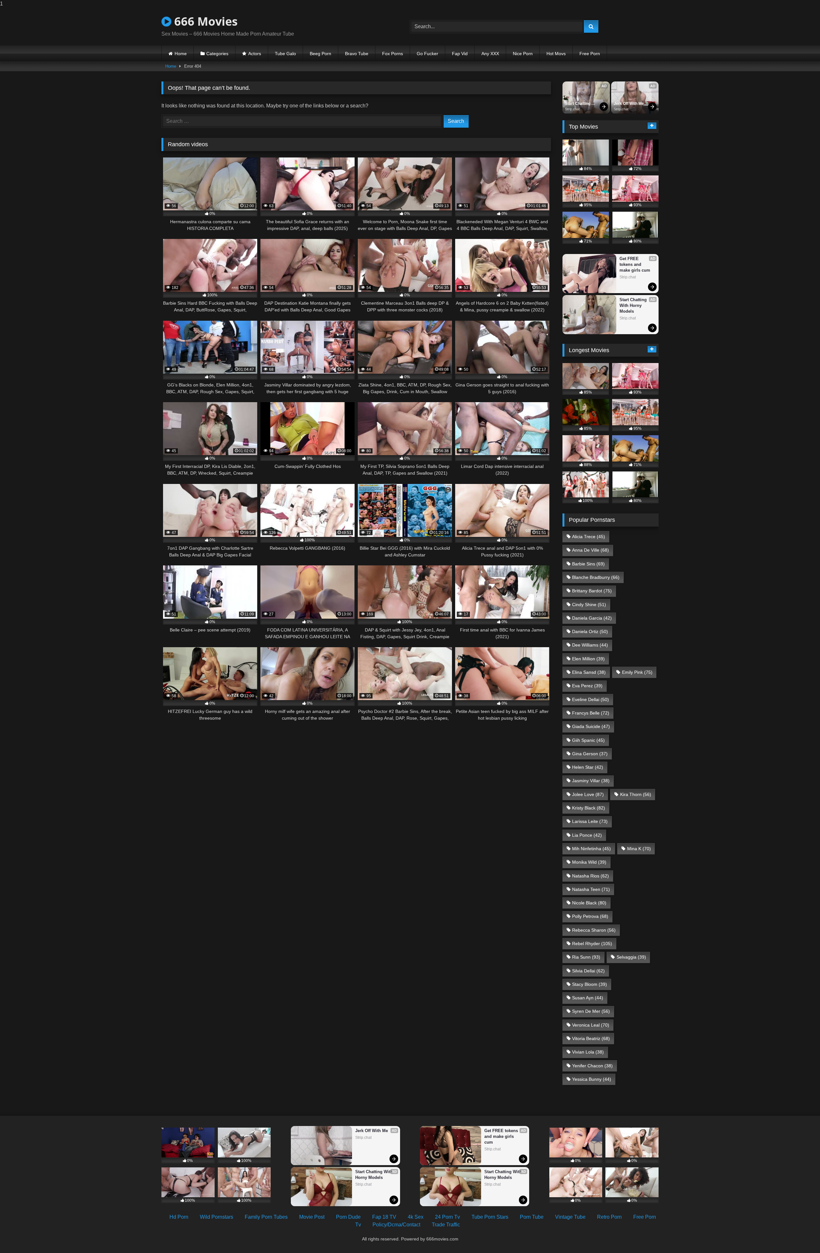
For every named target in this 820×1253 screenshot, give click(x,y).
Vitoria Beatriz (591, 1038)
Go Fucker (427, 53)
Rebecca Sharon (594, 930)
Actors (254, 53)
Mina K (639, 848)
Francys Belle (590, 712)
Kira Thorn (635, 794)
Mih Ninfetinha (591, 848)
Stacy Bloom (589, 984)
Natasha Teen (591, 889)
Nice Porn (523, 53)
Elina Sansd (589, 672)
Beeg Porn (320, 53)
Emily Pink (637, 672)
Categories (217, 53)
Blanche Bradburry (595, 577)
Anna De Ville (590, 550)
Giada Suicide (591, 726)
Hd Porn (178, 1217)
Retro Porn (609, 1217)
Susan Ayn (587, 997)
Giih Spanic (588, 740)
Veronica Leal (590, 1025)
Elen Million (588, 658)
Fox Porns (392, 53)
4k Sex (415, 1217)
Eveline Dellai (590, 699)
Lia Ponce (587, 835)
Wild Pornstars (216, 1217)
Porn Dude (348, 1217)
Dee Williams (590, 645)
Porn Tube (532, 1217)
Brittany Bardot (592, 590)
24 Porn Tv (447, 1217)
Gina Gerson (590, 753)
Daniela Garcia (592, 618)
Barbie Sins (588, 563)
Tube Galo (285, 53)
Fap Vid (460, 53)
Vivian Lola (588, 1051)
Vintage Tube (570, 1217)
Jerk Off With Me (629, 103)
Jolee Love (588, 794)
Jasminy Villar (591, 780)
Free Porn (589, 53)
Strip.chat (572, 109)
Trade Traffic (446, 1224)
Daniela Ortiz (590, 631)
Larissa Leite (590, 821)
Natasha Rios (590, 875)
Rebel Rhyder (592, 943)
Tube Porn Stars (490, 1217)
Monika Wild (589, 862)
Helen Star (587, 767)
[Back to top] (800, 1235)
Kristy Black (588, 807)
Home (181, 53)
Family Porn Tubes (266, 1217)
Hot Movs (556, 53)
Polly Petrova (590, 916)
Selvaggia (631, 957)
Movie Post (311, 1217)
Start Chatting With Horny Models (578, 103)
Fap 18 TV (384, 1217)
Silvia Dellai (588, 970)
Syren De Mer (591, 1011)
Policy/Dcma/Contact (396, 1224)
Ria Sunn (586, 957)
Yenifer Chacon (592, 1065)
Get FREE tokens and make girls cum (634, 264)
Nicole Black (589, 902)
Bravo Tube (356, 53)
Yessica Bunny (591, 1079)
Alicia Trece (588, 536)
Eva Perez (587, 685)
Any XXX (490, 53)
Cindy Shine (589, 604)
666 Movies (204, 21)
